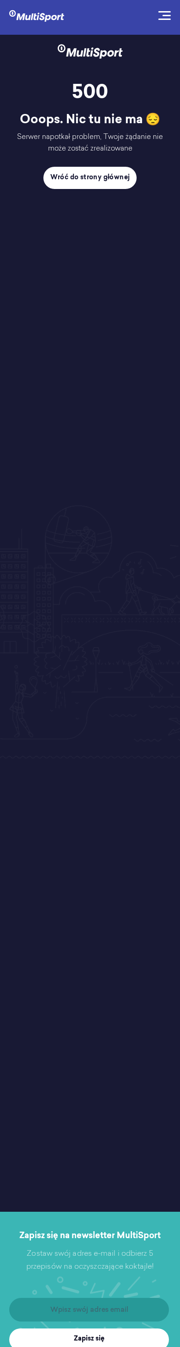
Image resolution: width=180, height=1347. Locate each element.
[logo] (36, 15)
